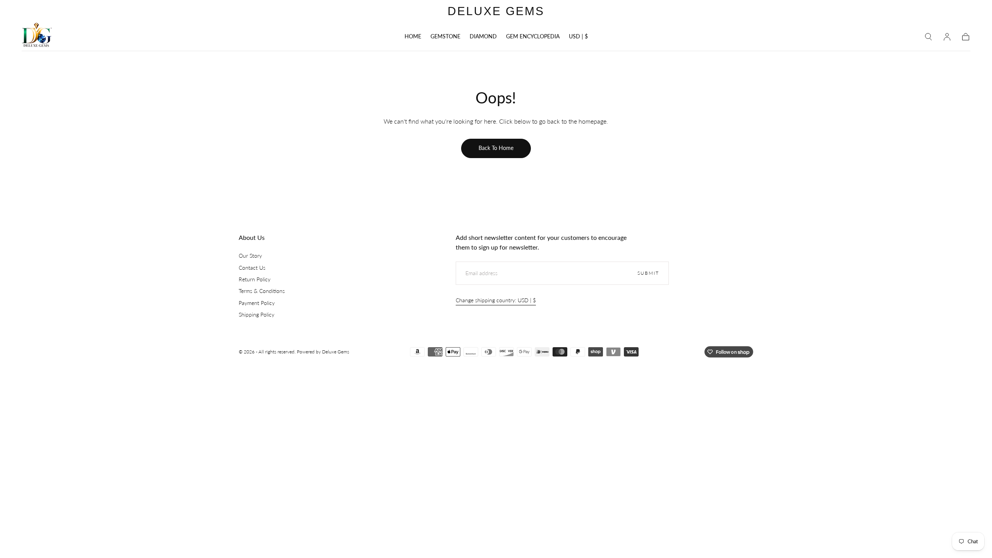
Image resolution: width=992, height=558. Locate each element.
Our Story (250, 255)
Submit (648, 273)
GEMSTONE (445, 36)
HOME (413, 36)
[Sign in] (947, 36)
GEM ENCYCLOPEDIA (533, 36)
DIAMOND (483, 36)
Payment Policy (257, 303)
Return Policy (254, 279)
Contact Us (252, 267)
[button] (578, 37)
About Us (252, 237)
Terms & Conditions (262, 291)
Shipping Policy (256, 314)
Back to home (496, 148)
